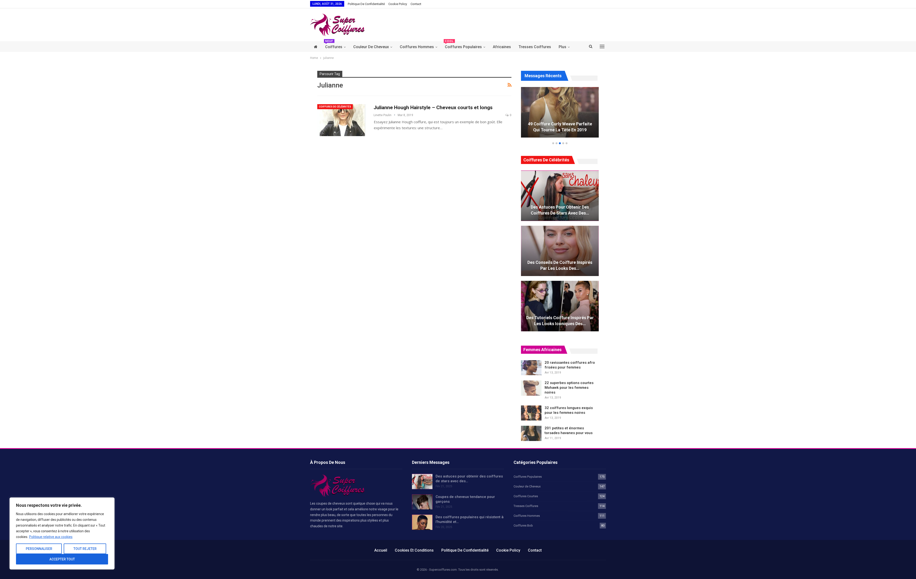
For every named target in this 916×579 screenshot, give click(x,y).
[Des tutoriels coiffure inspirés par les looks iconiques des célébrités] (559, 306)
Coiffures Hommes (417, 47)
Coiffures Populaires (463, 45)
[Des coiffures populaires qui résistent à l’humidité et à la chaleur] (422, 522)
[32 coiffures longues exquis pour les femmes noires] (531, 413)
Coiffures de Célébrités (335, 106)
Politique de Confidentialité (366, 4)
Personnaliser (39, 549)
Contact (416, 4)
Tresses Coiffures (535, 47)
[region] (62, 533)
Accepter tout (62, 559)
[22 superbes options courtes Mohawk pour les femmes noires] (531, 388)
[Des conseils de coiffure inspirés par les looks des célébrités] (559, 251)
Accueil (380, 550)
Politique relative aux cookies (51, 537)
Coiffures (333, 45)
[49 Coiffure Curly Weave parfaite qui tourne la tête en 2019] (560, 112)
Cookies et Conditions (414, 550)
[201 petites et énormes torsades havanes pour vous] (531, 433)
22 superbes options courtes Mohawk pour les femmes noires (569, 388)
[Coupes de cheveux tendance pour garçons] (422, 502)
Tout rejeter (85, 549)
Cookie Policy (397, 4)
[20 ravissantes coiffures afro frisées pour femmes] (531, 367)
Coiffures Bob (523, 525)
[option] (560, 114)
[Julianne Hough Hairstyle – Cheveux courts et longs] (342, 120)
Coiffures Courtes (526, 496)
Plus (562, 47)
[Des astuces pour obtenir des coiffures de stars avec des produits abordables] (559, 195)
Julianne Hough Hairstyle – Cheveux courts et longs (433, 107)
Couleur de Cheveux (371, 47)
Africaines (502, 47)
